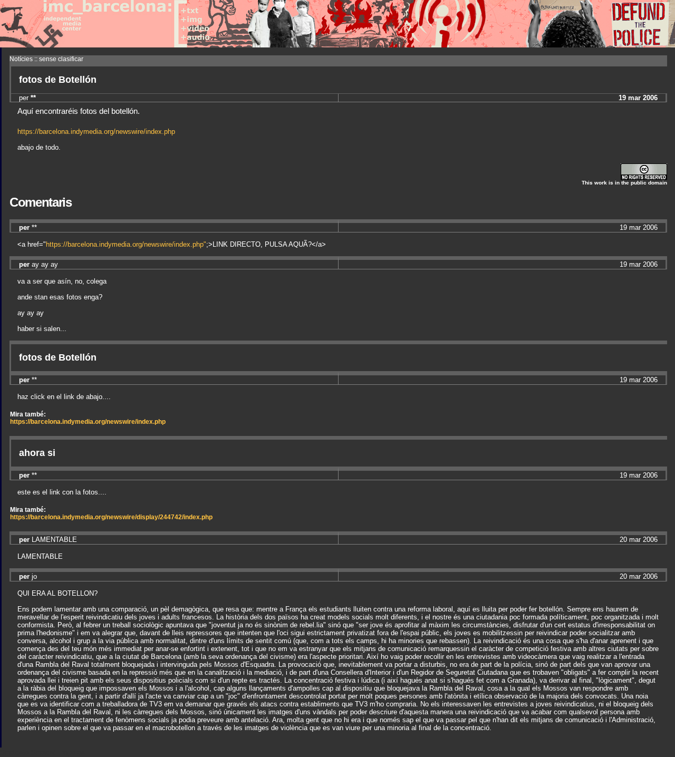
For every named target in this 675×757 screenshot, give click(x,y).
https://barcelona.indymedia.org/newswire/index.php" (126, 244)
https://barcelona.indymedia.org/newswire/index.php (96, 131)
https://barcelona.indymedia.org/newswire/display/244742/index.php (111, 517)
